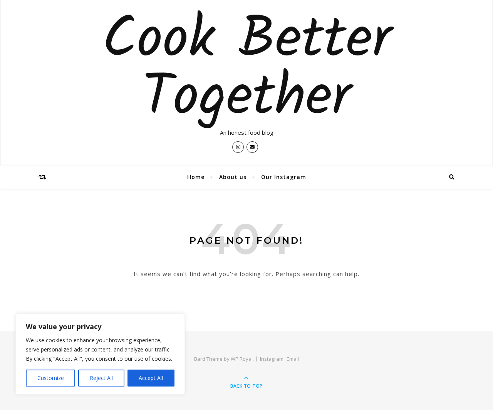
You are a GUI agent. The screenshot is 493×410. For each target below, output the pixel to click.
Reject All (101, 378)
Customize (50, 378)
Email (293, 358)
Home (196, 177)
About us (232, 177)
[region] (100, 354)
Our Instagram (283, 177)
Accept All (151, 378)
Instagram (271, 358)
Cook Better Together (246, 70)
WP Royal (242, 358)
